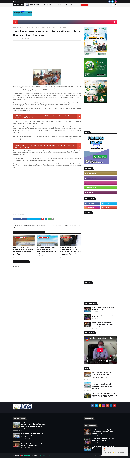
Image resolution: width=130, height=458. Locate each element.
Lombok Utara (91, 188)
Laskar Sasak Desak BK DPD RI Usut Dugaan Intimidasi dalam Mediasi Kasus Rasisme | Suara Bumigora (33, 443)
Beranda (15, 27)
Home (14, 1)
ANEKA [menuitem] (69, 22)
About (19, 1)
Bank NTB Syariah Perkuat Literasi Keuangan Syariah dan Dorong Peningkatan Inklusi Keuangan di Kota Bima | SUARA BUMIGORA (23, 251)
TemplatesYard (27, 455)
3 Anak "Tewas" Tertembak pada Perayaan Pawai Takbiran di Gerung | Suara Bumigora (103, 324)
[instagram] (116, 1)
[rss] (100, 405)
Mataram (90, 192)
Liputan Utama (22, 27)
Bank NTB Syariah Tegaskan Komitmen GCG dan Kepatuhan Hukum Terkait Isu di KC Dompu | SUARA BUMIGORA (104, 395)
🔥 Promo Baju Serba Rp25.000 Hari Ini (114, 451)
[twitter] (112, 1)
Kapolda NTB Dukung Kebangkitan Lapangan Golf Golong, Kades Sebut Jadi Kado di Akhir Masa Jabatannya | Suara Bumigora (33, 425)
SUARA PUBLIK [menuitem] (35, 22)
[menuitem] (15, 22)
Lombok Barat (91, 173)
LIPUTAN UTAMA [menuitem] (23, 22)
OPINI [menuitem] (43, 22)
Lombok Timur (91, 183)
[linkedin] (111, 405)
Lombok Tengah (92, 178)
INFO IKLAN (100, 455)
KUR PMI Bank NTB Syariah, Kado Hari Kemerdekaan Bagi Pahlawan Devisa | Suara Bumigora (55, 5)
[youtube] (109, 207)
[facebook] (109, 1)
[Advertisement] (84, 17)
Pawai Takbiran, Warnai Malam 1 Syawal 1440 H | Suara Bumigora (103, 316)
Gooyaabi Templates (44, 455)
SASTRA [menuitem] (50, 22)
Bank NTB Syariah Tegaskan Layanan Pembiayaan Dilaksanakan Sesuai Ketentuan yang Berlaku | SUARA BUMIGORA (47, 250)
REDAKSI (94, 455)
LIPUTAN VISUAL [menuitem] (59, 22)
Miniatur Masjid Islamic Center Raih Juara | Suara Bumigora (104, 308)
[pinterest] (114, 405)
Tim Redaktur (18, 39)
